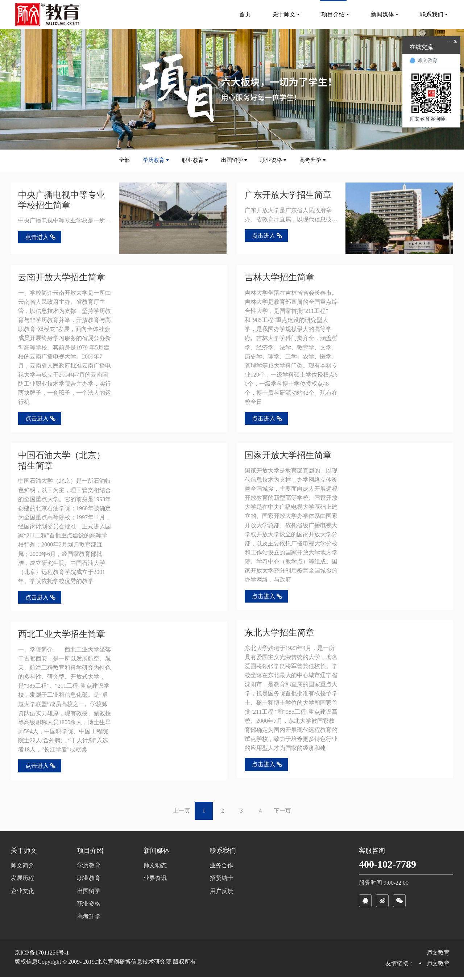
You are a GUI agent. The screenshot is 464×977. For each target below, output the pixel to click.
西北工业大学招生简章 (61, 634)
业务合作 (221, 865)
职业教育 (193, 160)
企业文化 (22, 891)
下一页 (282, 811)
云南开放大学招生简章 (61, 277)
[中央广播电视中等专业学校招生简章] (173, 218)
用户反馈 (221, 891)
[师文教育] (48, 14)
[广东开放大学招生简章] (399, 218)
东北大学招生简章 (279, 632)
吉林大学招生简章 (279, 277)
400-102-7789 (387, 864)
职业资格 (271, 160)
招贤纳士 (221, 878)
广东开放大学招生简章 (288, 195)
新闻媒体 (157, 850)
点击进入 (37, 237)
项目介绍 (90, 850)
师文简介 (22, 865)
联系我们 (223, 850)
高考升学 (310, 160)
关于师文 (24, 850)
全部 (124, 160)
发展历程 (22, 878)
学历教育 (154, 160)
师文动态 (155, 865)
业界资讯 (155, 878)
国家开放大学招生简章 (288, 455)
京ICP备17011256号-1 (41, 952)
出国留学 (232, 160)
